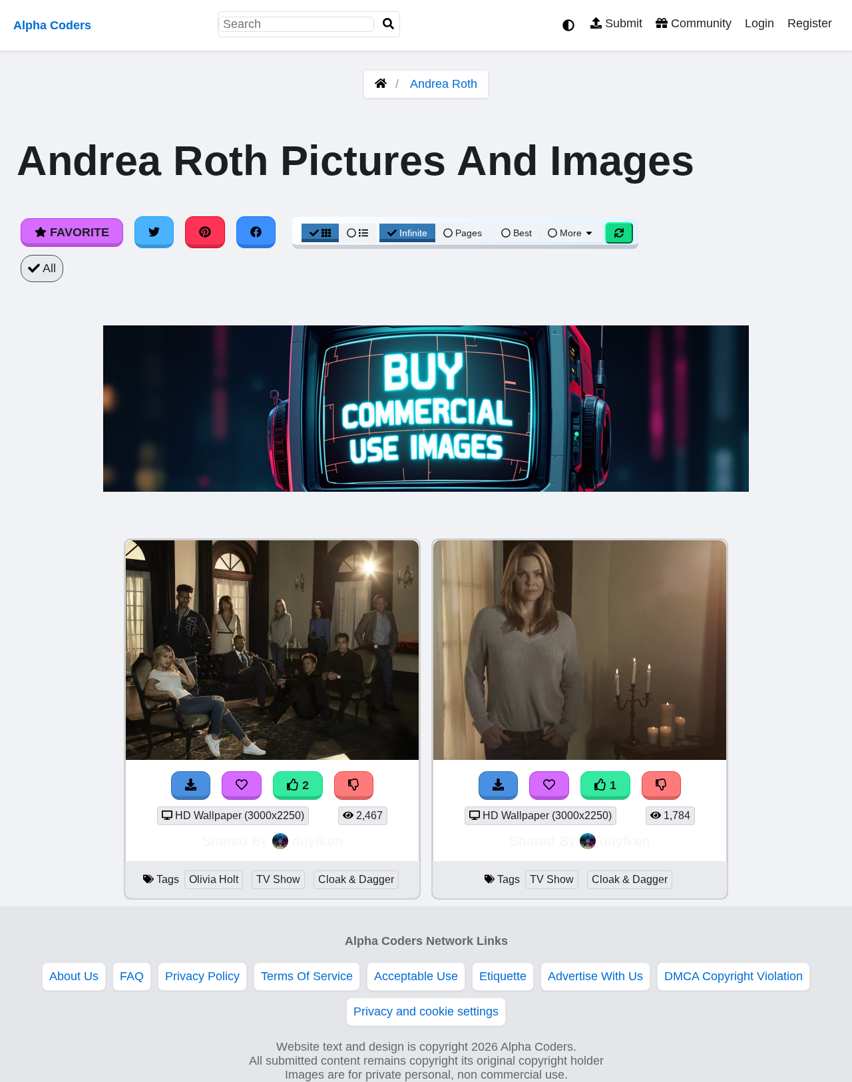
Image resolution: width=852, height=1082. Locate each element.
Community (700, 23)
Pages (468, 233)
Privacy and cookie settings (426, 1011)
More (570, 233)
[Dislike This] (354, 785)
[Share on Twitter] (154, 232)
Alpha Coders (52, 25)
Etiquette (503, 976)
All (48, 268)
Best (521, 233)
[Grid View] (320, 233)
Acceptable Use (416, 976)
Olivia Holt (213, 879)
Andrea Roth (443, 83)
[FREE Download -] (191, 785)
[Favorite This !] (242, 785)
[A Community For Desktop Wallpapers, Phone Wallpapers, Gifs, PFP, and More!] (381, 83)
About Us (74, 976)
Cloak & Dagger (356, 879)
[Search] (388, 24)
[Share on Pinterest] (205, 232)
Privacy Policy (202, 976)
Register (809, 23)
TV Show (278, 879)
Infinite (413, 233)
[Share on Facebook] (256, 232)
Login (759, 23)
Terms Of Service (307, 976)
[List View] (357, 233)
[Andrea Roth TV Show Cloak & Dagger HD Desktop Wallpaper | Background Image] (579, 756)
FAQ (132, 976)
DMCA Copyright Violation (733, 976)
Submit (622, 23)
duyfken (317, 840)
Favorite (78, 232)
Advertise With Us (595, 976)
